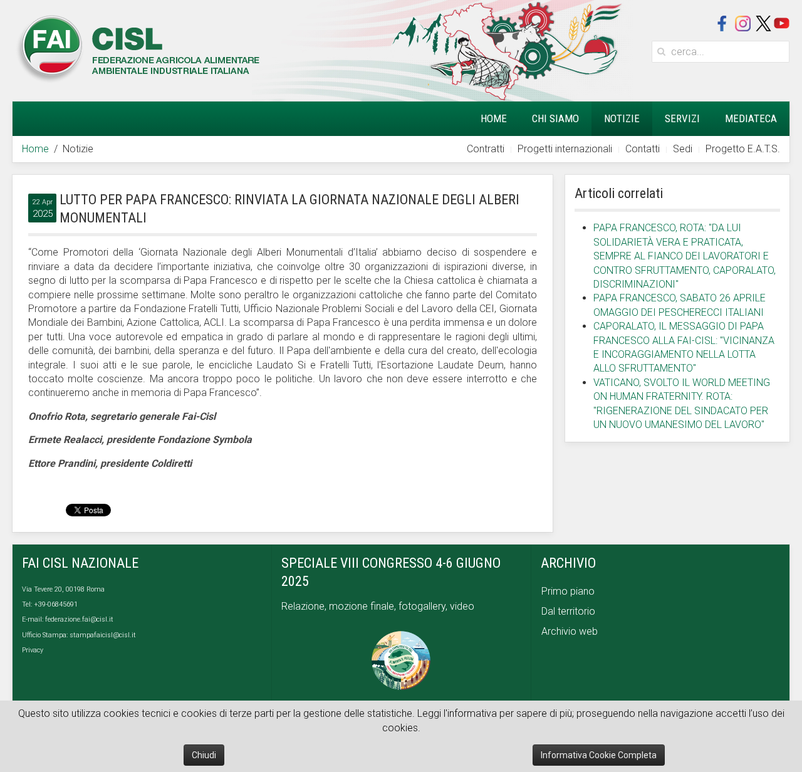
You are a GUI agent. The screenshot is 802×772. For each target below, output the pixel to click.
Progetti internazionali (565, 149)
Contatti (642, 149)
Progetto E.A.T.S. (743, 149)
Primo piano (568, 591)
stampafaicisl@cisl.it (103, 635)
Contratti (485, 149)
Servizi (682, 118)
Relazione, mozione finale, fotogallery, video (379, 606)
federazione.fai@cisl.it (79, 619)
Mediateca (751, 118)
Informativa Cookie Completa (599, 755)
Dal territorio (568, 611)
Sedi (682, 149)
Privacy (32, 650)
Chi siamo (555, 118)
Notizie (622, 118)
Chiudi (204, 755)
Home (494, 118)
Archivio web (569, 631)
